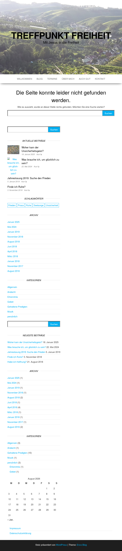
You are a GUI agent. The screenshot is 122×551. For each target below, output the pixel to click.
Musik (10, 311)
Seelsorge (38, 205)
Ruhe (28, 205)
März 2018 (12, 256)
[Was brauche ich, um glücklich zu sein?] (13, 166)
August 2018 (13, 241)
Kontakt (100, 78)
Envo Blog (82, 544)
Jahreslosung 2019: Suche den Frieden (29, 178)
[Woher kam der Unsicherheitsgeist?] (13, 149)
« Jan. (10, 519)
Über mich (68, 78)
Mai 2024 (11, 226)
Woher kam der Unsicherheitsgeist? (33, 149)
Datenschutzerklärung (20, 533)
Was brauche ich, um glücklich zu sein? (40, 161)
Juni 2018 (12, 246)
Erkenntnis (12, 296)
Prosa (21, 205)
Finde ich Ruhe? (16, 186)
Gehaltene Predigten (17, 306)
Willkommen (24, 78)
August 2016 (13, 270)
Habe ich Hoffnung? (17, 361)
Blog (40, 78)
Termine (52, 78)
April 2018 (12, 251)
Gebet (10, 301)
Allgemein (12, 287)
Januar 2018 (13, 261)
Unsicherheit (52, 205)
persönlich (12, 316)
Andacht (11, 291)
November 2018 (15, 236)
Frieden (11, 205)
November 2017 (15, 266)
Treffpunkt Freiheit (61, 35)
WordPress (61, 544)
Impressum (15, 528)
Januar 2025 (13, 221)
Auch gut (84, 78)
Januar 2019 (13, 231)
